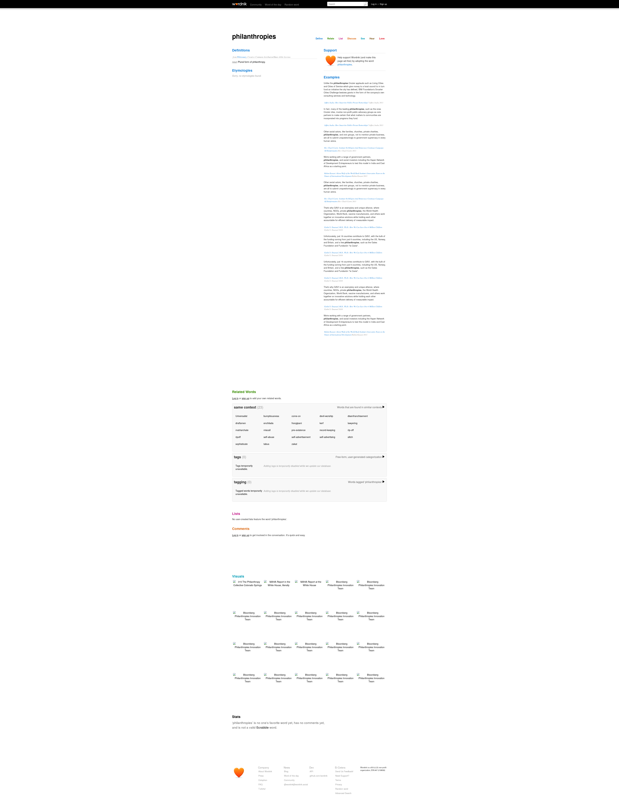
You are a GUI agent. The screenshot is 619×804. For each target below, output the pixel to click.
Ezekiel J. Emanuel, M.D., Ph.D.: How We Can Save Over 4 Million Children (353, 227)
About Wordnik (265, 771)
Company (263, 767)
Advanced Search (343, 793)
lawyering (352, 423)
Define (319, 38)
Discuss (351, 38)
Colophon (262, 780)
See (363, 38)
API (311, 771)
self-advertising (327, 437)
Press (261, 775)
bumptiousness (271, 416)
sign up (245, 398)
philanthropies (345, 64)
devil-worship (326, 416)
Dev (311, 767)
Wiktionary (241, 57)
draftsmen (241, 423)
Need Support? (342, 775)
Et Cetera (340, 767)
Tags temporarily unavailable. (244, 467)
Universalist (241, 416)
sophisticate (242, 444)
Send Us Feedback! (344, 771)
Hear (372, 38)
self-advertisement (301, 437)
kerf (322, 423)
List (341, 38)
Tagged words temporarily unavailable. (249, 492)
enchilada (268, 423)
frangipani (297, 423)
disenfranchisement (358, 416)
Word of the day (273, 4)
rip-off (351, 430)
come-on (296, 416)
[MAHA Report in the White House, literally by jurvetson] (278, 583)
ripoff (238, 437)
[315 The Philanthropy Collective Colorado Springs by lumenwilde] (247, 583)
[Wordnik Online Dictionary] (239, 3)
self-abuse (269, 437)
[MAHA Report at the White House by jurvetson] (309, 583)
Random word (292, 4)
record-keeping (327, 430)
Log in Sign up (379, 3)
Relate (330, 38)
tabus (266, 444)
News (287, 767)
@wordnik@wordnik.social (296, 784)
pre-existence (298, 430)
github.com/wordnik (318, 775)
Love (382, 38)
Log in (235, 398)
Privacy (338, 784)
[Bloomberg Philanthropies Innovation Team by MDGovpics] (340, 584)
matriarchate (242, 430)
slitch (350, 437)
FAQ (260, 784)
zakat (294, 444)
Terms (338, 780)
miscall (267, 430)
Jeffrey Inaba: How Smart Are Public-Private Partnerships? (346, 102)
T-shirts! (262, 788)
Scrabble (262, 727)
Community (256, 4)
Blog (286, 771)
